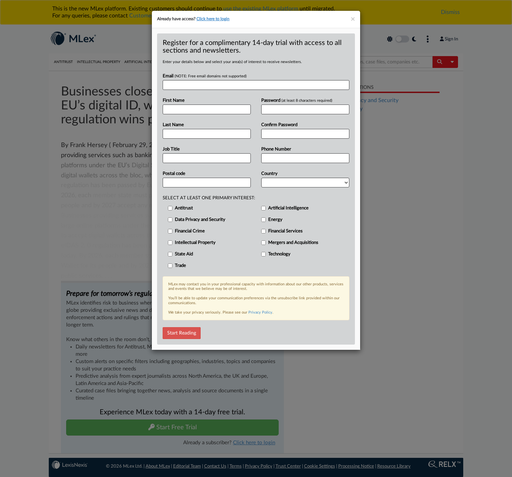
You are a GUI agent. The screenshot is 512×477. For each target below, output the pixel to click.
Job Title (171, 149)
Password (296, 100)
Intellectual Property (195, 242)
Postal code (174, 173)
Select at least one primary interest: (209, 198)
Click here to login (213, 19)
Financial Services (285, 231)
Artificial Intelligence (288, 208)
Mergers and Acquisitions (293, 242)
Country (269, 173)
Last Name (173, 125)
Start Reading (181, 333)
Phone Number (276, 149)
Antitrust (184, 208)
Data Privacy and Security (200, 219)
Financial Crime (190, 231)
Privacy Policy (260, 312)
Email (205, 76)
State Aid (184, 254)
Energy (275, 219)
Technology (279, 254)
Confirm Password (279, 125)
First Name (174, 100)
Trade (180, 265)
